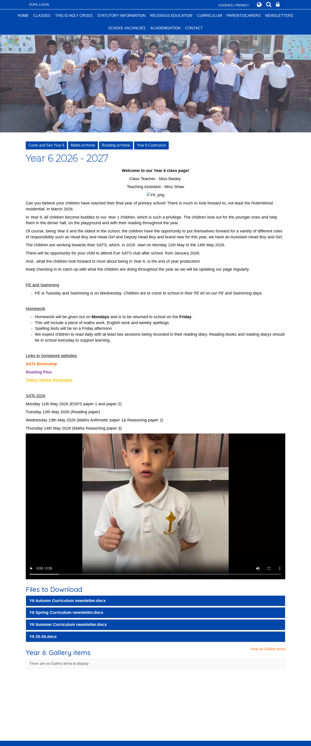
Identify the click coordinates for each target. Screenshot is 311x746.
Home (23, 16)
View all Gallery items (267, 649)
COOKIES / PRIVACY (233, 5)
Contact (194, 28)
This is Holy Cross (74, 16)
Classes (42, 16)
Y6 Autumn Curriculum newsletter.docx (67, 600)
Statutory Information (121, 16)
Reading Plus (39, 372)
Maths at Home (83, 145)
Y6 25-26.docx (43, 636)
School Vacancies (127, 28)
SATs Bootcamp (41, 364)
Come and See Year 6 (46, 145)
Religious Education (171, 16)
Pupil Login (39, 4)
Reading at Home (116, 145)
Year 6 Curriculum (151, 145)
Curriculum (209, 16)
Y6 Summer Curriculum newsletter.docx (68, 624)
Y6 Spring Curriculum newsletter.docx (66, 612)
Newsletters (279, 16)
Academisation (165, 28)
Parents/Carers (244, 16)
